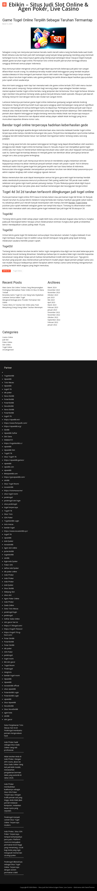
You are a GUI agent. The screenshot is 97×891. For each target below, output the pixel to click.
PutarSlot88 (9, 399)
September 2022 (54, 320)
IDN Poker (8, 517)
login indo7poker (11, 561)
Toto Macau (9, 382)
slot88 (6, 480)
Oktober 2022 (53, 317)
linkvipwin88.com (11, 473)
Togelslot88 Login (11, 521)
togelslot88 (9, 554)
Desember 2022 (54, 312)
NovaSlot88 (9, 406)
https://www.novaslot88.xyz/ (16, 531)
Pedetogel (8, 668)
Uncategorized (7, 350)
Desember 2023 (54, 290)
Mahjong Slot (9, 592)
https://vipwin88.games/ (14, 460)
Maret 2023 (52, 305)
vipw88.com (9, 467)
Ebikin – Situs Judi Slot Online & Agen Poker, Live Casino (48, 6)
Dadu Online (9, 605)
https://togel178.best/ (13, 629)
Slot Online (6, 345)
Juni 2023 (51, 297)
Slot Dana (8, 436)
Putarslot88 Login (11, 692)
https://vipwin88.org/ (12, 426)
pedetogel (8, 497)
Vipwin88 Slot (9, 450)
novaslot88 (8, 487)
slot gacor (8, 719)
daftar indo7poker (11, 568)
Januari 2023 (52, 310)
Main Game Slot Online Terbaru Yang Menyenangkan (22, 287)
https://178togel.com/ (13, 625)
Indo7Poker (9, 575)
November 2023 (54, 292)
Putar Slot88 (9, 638)
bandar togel (9, 527)
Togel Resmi (9, 665)
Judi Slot (5, 340)
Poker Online (7, 342)
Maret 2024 (52, 287)
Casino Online (7, 337)
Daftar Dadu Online (12, 619)
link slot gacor (9, 662)
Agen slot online (10, 548)
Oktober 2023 (53, 295)
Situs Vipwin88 (10, 702)
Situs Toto (8, 514)
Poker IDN (8, 565)
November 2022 (54, 315)
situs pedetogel (10, 504)
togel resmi (8, 658)
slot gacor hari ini (11, 622)
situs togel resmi (11, 494)
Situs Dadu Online (11, 764)
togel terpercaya (11, 507)
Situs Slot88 (9, 588)
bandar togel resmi (12, 675)
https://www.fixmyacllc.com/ (15, 423)
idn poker (8, 392)
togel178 (8, 389)
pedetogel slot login (12, 500)
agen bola (8, 712)
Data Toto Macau (11, 608)
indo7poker (8, 541)
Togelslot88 (9, 375)
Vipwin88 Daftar (10, 433)
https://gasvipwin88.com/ (14, 477)
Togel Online (17, 271)
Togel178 (8, 453)
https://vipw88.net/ (12, 419)
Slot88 (6, 429)
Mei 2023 (51, 300)
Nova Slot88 (9, 396)
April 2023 (51, 302)
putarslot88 (9, 551)
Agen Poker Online (11, 598)
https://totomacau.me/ (13, 490)
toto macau (8, 524)
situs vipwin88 (10, 689)
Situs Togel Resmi (11, 484)
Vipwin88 (7, 379)
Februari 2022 (53, 322)
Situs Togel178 (10, 457)
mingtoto (8, 672)
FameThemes (90, 887)
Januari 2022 (52, 325)
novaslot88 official (11, 685)
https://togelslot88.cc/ (13, 443)
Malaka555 (8, 440)
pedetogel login (10, 612)
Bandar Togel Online (78, 202)
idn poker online (10, 571)
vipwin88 (7, 446)
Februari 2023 (53, 307)
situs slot (8, 595)
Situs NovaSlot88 (11, 709)
